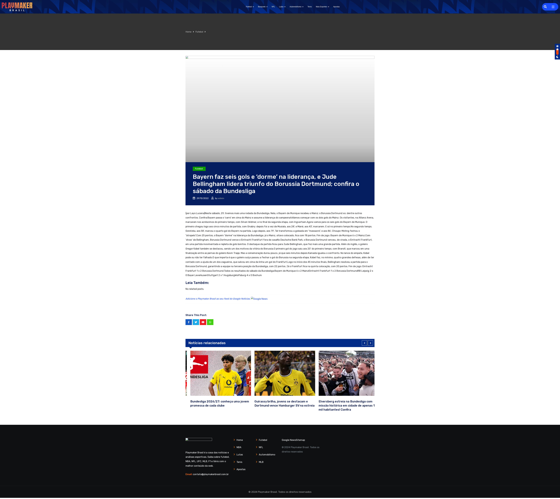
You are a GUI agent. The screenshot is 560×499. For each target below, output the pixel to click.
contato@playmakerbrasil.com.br (211, 474)
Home (188, 31)
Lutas (281, 7)
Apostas (336, 7)
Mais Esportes (321, 7)
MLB (261, 462)
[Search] (545, 6)
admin (221, 198)
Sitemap (300, 440)
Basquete (262, 7)
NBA (239, 447)
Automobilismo (295, 7)
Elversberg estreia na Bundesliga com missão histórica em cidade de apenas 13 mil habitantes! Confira (343, 405)
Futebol (249, 7)
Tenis (310, 7)
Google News (289, 440)
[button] (364, 343)
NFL (273, 7)
